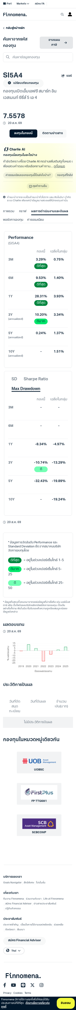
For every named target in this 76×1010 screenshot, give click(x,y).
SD (14, 379)
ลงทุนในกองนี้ (23, 133)
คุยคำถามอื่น (40, 186)
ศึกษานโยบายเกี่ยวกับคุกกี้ (25, 1005)
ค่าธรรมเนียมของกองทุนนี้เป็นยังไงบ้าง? (28, 175)
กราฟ (22, 211)
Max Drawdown (26, 389)
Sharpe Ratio (36, 379)
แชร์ (69, 75)
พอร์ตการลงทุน (13, 220)
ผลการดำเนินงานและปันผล (49, 211)
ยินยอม (66, 1003)
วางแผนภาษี (54, 43)
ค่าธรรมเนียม (35, 220)
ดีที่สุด (41, 266)
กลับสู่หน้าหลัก (15, 28)
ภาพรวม (8, 211)
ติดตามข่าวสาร (52, 133)
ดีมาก (41, 321)
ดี (41, 469)
